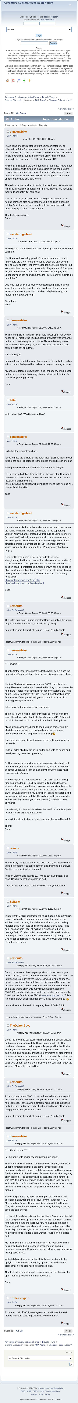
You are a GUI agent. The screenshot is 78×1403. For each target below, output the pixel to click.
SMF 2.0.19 (26, 1391)
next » (71, 109)
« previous (63, 109)
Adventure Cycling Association (51, 1388)
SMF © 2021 (38, 1391)
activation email (47, 19)
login (46, 17)
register (54, 17)
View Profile (12, 136)
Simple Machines (52, 1391)
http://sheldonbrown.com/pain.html (22, 580)
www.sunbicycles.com (52, 995)
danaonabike (18, 131)
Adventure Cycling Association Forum (28, 2)
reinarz (14, 848)
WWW (21, 610)
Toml (13, 400)
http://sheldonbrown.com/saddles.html (24, 583)
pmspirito (16, 605)
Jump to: (69, 1352)
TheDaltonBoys (20, 1025)
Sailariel (15, 901)
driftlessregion (19, 1298)
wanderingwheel (21, 234)
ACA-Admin (40, 100)
